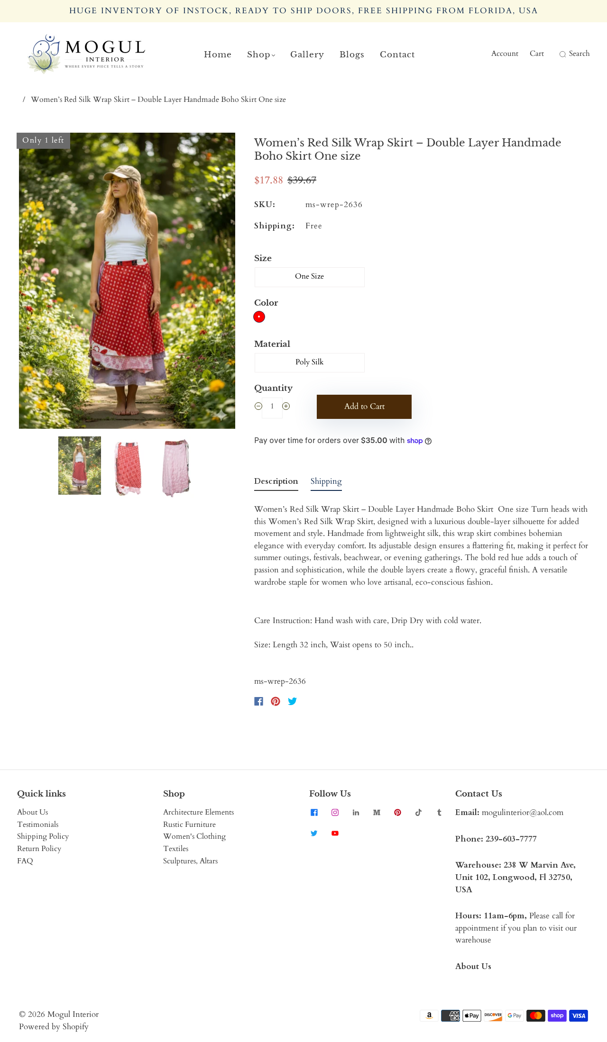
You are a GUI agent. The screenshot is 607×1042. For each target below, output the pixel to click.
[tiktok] (418, 812)
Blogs (352, 55)
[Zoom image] (127, 283)
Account (504, 53)
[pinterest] (397, 812)
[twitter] (314, 833)
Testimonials (37, 824)
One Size (309, 276)
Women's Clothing (194, 836)
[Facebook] (258, 701)
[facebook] (314, 812)
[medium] (376, 812)
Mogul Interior (73, 1014)
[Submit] (561, 54)
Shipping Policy (43, 836)
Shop (259, 55)
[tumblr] (439, 812)
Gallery (307, 55)
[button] (40, 283)
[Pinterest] (275, 701)
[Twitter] (292, 701)
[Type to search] (556, 54)
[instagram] (334, 812)
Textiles (175, 848)
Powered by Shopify (54, 1026)
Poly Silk (309, 362)
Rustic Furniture (189, 824)
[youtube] (334, 833)
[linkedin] (355, 812)
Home (218, 55)
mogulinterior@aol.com (522, 812)
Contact (397, 55)
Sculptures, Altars (190, 861)
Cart (537, 53)
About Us (32, 812)
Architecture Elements (198, 812)
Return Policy (39, 848)
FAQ (25, 861)
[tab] (276, 483)
